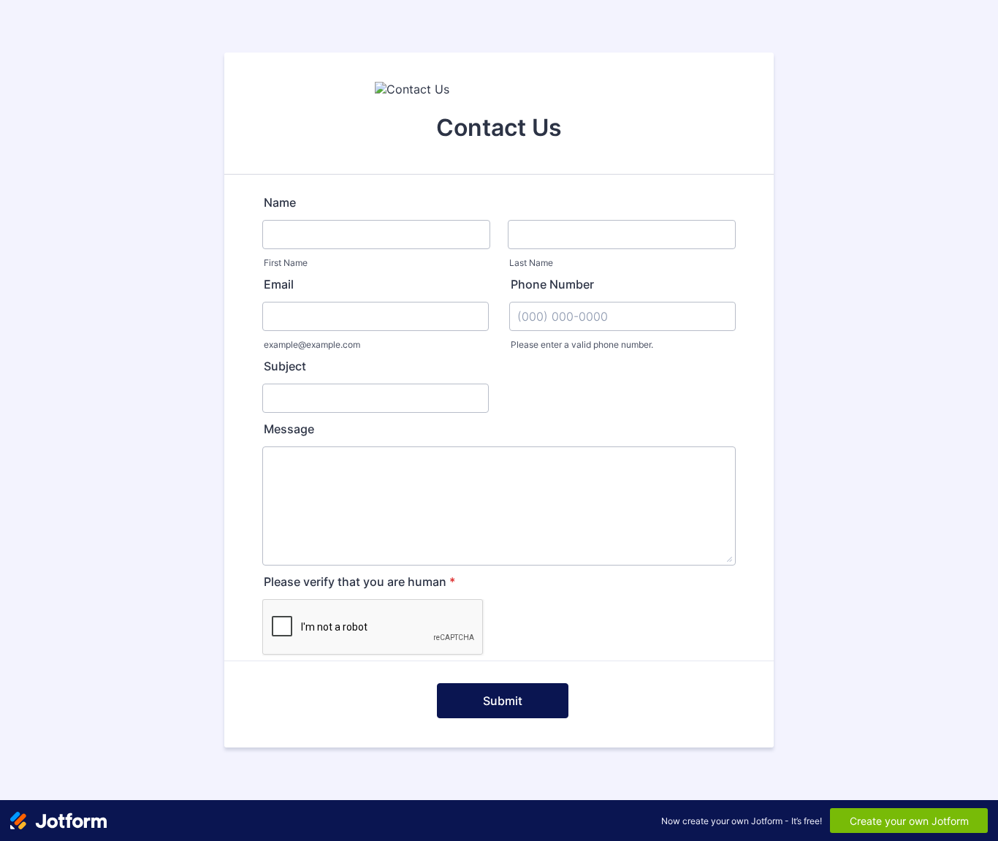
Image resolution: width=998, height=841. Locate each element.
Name (280, 202)
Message (289, 429)
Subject (285, 366)
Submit (502, 700)
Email (279, 284)
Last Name (531, 262)
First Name (286, 262)
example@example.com (312, 344)
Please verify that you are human (359, 581)
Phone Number (552, 284)
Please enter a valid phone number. (582, 344)
